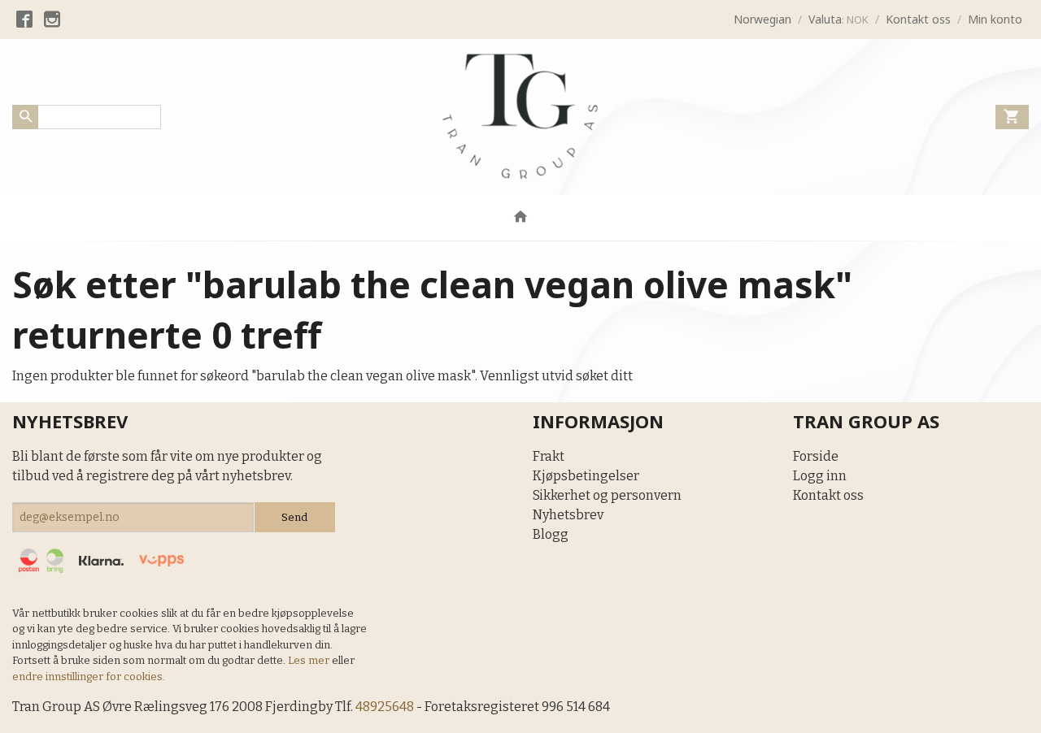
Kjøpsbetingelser (586, 476)
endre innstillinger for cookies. (88, 676)
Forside (815, 456)
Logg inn (820, 476)
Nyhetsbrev (568, 515)
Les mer (310, 660)
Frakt (548, 456)
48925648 (384, 706)
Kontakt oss (828, 495)
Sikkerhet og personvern (607, 495)
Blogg (550, 534)
